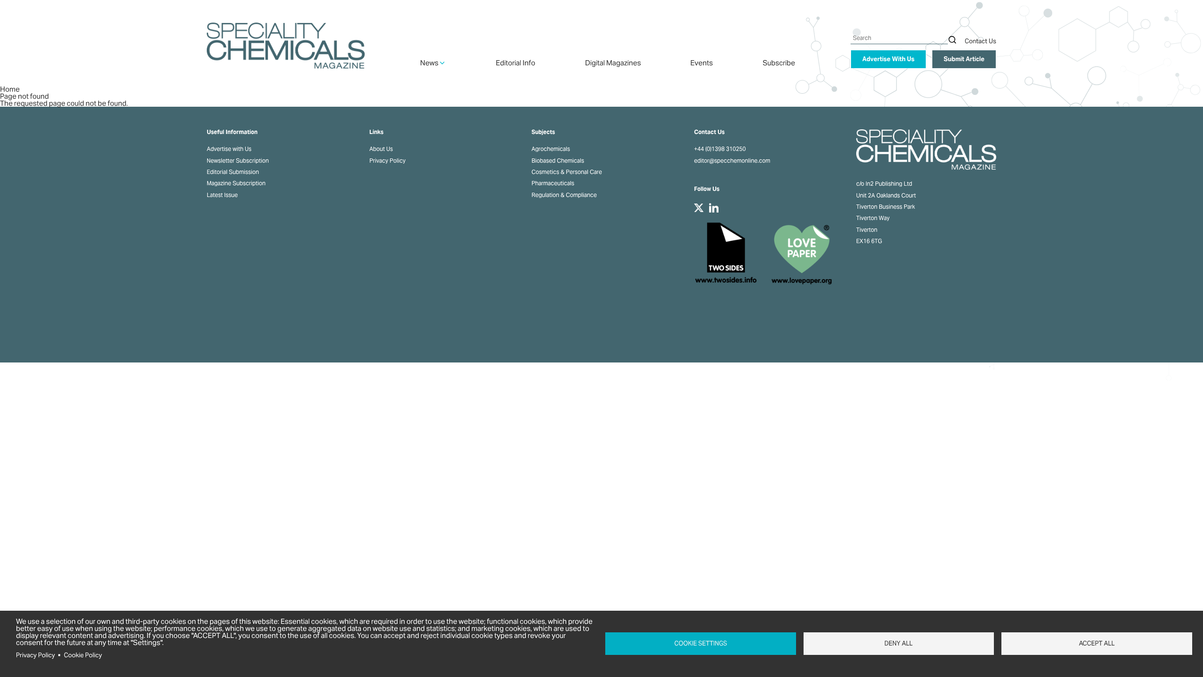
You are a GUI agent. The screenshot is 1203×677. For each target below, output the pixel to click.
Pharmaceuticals (552, 183)
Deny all (898, 643)
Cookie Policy (83, 655)
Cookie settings (700, 643)
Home (10, 89)
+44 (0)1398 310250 (720, 149)
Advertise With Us (888, 59)
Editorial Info (515, 62)
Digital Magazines (613, 62)
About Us (381, 149)
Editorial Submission (233, 172)
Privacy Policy (387, 161)
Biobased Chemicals (557, 161)
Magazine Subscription (236, 183)
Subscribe (779, 62)
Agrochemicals (550, 149)
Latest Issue (222, 195)
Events (701, 62)
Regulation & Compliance (564, 195)
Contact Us (980, 41)
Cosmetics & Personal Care (566, 172)
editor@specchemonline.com (732, 161)
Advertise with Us (229, 149)
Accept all (1097, 643)
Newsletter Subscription (238, 161)
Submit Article (964, 59)
